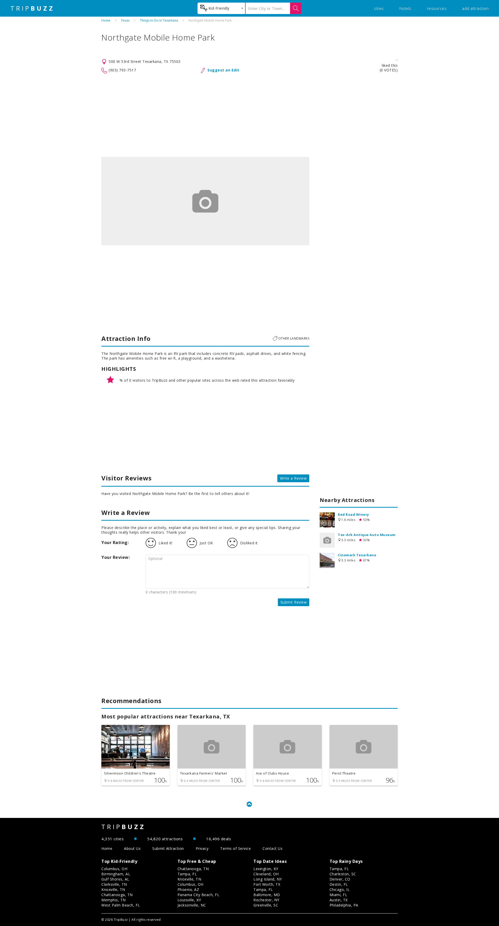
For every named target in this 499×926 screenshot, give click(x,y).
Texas (125, 20)
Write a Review (293, 478)
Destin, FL (339, 884)
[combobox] (221, 8)
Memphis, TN (113, 899)
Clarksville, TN (114, 884)
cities (379, 8)
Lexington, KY (265, 868)
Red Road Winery (353, 514)
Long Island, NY (267, 879)
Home (105, 20)
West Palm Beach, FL (120, 905)
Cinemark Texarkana (357, 555)
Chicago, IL (340, 889)
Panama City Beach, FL (199, 894)
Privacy (202, 848)
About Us (132, 848)
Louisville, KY (189, 899)
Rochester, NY (266, 899)
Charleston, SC (343, 873)
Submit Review (293, 602)
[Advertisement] (249, 115)
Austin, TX (339, 899)
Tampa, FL (187, 873)
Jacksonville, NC (192, 905)
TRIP (32, 8)
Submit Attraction (168, 848)
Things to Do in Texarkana (159, 20)
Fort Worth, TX (266, 884)
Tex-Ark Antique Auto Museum (367, 534)
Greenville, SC (265, 905)
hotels (405, 8)
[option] (205, 201)
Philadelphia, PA (344, 905)
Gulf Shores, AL (115, 879)
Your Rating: (115, 542)
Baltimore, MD (266, 894)
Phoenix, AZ (188, 889)
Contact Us (272, 848)
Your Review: (115, 557)
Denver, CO (340, 879)
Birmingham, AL (115, 873)
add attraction (475, 8)
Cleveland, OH (266, 873)
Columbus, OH (114, 868)
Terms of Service (235, 848)
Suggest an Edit (223, 70)
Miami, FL (338, 894)
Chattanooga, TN (117, 894)
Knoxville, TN (113, 889)
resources (437, 8)
